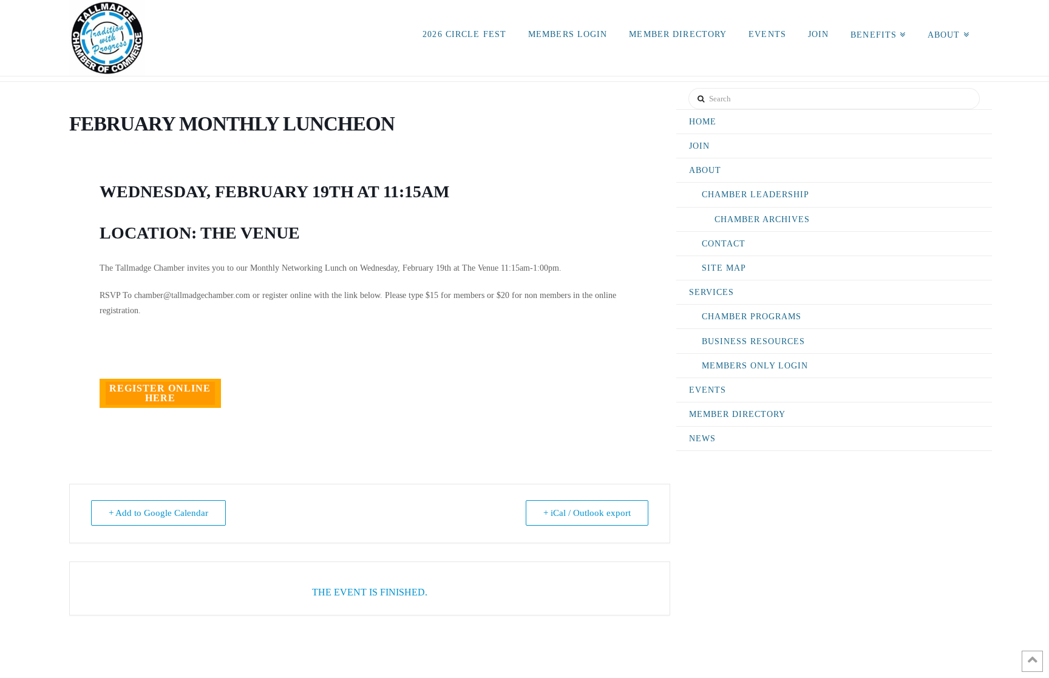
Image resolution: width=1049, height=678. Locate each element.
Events (707, 390)
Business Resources (753, 341)
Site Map (724, 268)
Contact (723, 243)
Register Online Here (160, 393)
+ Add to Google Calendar (158, 513)
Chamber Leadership (755, 194)
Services (711, 292)
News (702, 438)
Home (702, 121)
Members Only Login (755, 365)
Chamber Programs (751, 316)
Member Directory (737, 414)
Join (699, 146)
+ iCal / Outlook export (587, 513)
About (705, 170)
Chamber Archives (762, 219)
